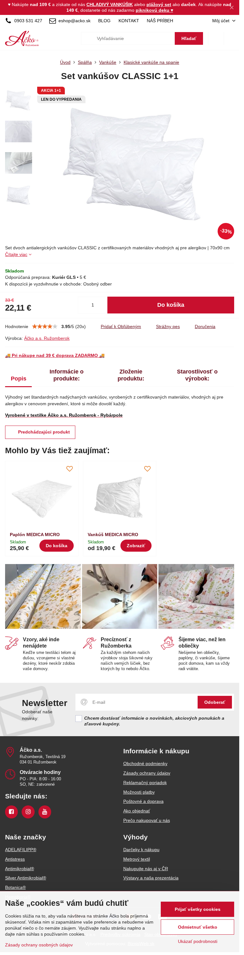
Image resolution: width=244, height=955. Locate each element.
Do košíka (170, 305)
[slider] (45, 326)
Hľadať (188, 38)
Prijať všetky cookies (197, 909)
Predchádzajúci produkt (44, 431)
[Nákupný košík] (216, 38)
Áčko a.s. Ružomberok (47, 338)
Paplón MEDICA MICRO (35, 534)
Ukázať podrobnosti (197, 941)
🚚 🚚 (55, 355)
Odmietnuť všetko (197, 927)
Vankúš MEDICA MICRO (113, 534)
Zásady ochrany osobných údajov (39, 944)
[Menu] (231, 38)
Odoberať (214, 702)
